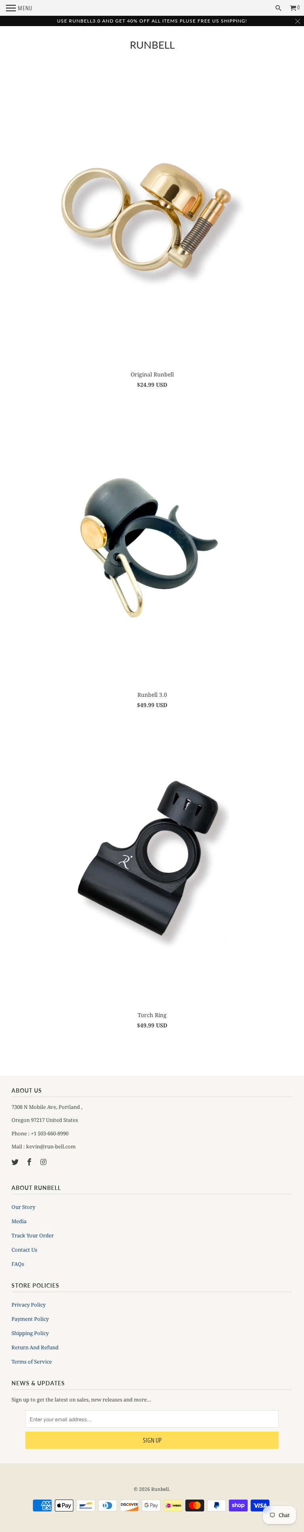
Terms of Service (31, 1361)
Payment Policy (30, 1318)
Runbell (152, 45)
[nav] (19, 8)
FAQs (17, 1263)
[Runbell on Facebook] (30, 1162)
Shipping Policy (30, 1333)
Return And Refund (35, 1347)
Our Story (23, 1206)
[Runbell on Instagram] (44, 1162)
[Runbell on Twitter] (15, 1162)
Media (19, 1221)
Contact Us (24, 1249)
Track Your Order (32, 1235)
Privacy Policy (28, 1304)
